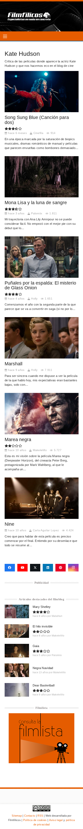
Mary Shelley (42, 606)
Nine (9, 524)
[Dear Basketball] (17, 690)
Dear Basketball (44, 685)
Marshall (13, 363)
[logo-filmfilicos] (29, 16)
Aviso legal (56, 820)
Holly (34, 298)
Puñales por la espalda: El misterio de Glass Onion (40, 286)
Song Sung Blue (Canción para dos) (37, 120)
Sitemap (17, 815)
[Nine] (42, 498)
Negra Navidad (43, 668)
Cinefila (38, 133)
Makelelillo (40, 450)
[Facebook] (10, 567)
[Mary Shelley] (17, 611)
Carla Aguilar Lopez (46, 530)
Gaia (36, 646)
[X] (35, 567)
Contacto (29, 815)
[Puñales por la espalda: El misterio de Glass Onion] (42, 257)
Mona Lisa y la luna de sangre (36, 202)
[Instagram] (73, 567)
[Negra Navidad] (17, 670)
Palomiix (36, 213)
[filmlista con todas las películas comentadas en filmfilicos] (41, 762)
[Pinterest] (60, 567)
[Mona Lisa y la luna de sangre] (42, 176)
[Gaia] (17, 650)
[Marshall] (42, 337)
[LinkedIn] (48, 567)
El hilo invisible (43, 626)
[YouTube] (22, 567)
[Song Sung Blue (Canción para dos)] (42, 91)
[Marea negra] (42, 413)
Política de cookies (35, 820)
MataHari (57, 616)
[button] (5, 36)
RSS (40, 815)
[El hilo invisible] (17, 631)
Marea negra (18, 439)
